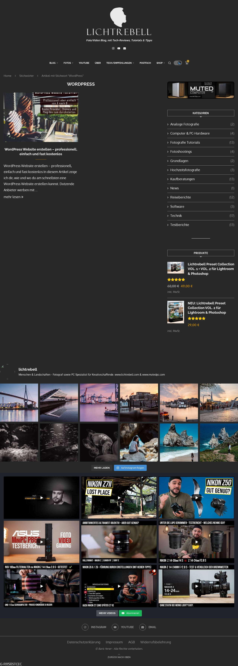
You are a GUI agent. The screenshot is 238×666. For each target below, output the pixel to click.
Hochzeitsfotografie (202, 170)
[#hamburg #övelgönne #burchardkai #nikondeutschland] (99, 403)
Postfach (145, 63)
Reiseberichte (202, 197)
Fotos (67, 63)
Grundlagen (202, 161)
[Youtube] (119, 48)
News (202, 188)
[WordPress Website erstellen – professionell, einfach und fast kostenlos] (41, 117)
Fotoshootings (202, 151)
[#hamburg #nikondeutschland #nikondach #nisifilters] (19, 403)
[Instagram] (113, 48)
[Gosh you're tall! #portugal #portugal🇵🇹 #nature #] (179, 442)
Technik (202, 216)
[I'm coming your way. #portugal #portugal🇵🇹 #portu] (219, 442)
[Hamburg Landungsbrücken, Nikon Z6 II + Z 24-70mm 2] (219, 403)
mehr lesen (12, 197)
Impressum (114, 642)
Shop (160, 63)
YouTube (84, 63)
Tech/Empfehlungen (119, 63)
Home (7, 75)
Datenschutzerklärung (83, 642)
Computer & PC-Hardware (202, 133)
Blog (52, 63)
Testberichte (202, 225)
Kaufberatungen (202, 179)
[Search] (169, 63)
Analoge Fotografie (202, 124)
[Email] (124, 48)
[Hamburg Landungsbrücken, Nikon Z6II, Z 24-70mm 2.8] (139, 403)
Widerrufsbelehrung (155, 642)
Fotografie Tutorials (202, 142)
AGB (131, 642)
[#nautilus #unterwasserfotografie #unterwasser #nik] (19, 442)
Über (98, 63)
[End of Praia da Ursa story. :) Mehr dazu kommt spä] (139, 442)
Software (202, 206)
